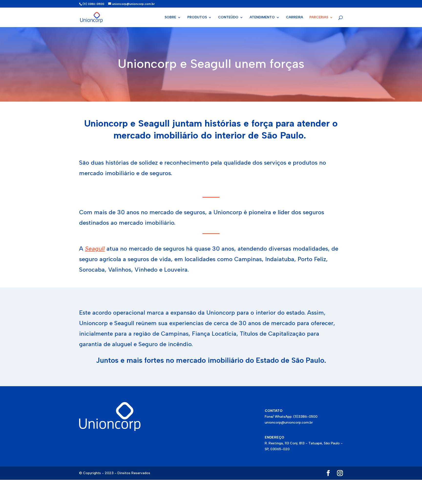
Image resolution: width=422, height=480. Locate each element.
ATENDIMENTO (262, 17)
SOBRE (170, 17)
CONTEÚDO (228, 17)
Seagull (95, 248)
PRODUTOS (197, 17)
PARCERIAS (318, 17)
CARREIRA (294, 17)
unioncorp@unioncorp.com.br (289, 422)
